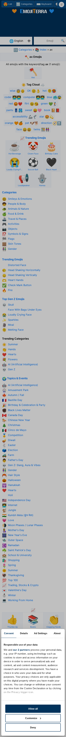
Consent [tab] (9, 633)
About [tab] (57, 633)
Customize (31, 718)
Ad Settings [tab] (40, 633)
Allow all (33, 708)
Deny (33, 727)
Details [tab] (24, 633)
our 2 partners (21, 649)
